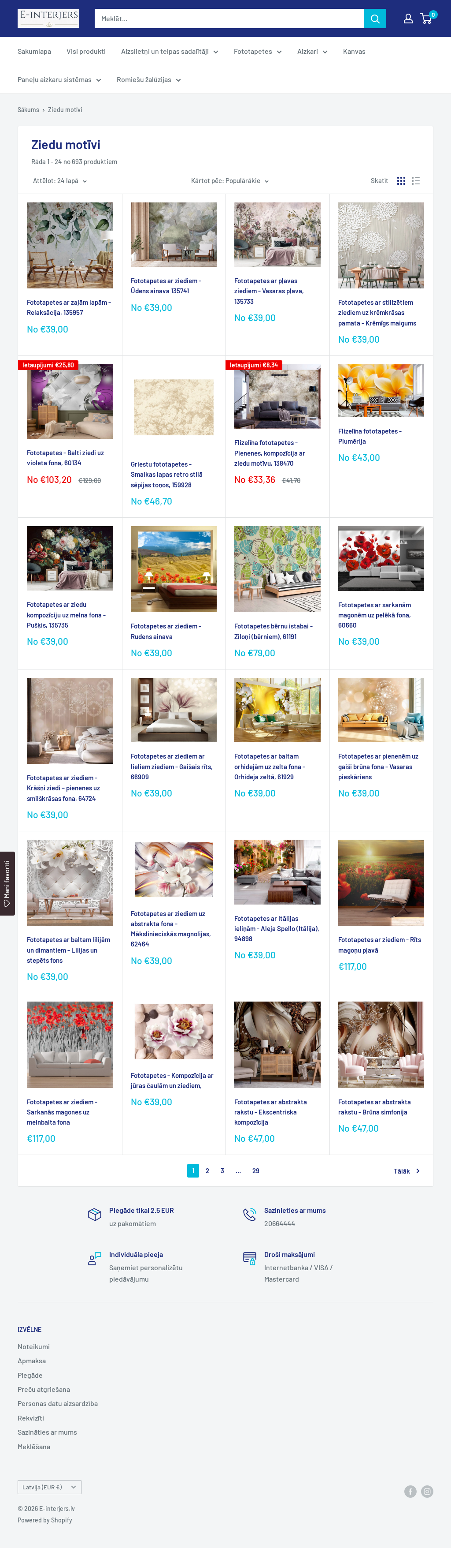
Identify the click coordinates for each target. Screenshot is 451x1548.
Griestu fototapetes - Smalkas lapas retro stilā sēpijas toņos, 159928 (167, 474)
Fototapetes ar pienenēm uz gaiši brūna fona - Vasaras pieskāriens (378, 766)
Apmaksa (32, 1360)
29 (255, 1170)
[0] (426, 18)
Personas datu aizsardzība (58, 1403)
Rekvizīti (31, 1417)
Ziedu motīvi (65, 109)
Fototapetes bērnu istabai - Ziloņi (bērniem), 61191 (273, 631)
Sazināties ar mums (47, 1432)
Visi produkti (86, 51)
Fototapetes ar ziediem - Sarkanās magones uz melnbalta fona (62, 1112)
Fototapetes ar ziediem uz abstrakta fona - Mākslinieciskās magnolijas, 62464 (171, 928)
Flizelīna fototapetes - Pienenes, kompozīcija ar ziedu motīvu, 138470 (269, 452)
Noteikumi (34, 1346)
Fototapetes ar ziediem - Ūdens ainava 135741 (166, 286)
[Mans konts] (408, 18)
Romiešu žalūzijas (144, 79)
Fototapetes (253, 51)
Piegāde (30, 1375)
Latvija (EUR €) (42, 1487)
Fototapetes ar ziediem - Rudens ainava (166, 631)
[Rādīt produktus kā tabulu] (401, 181)
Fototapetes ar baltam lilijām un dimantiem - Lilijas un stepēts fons (68, 949)
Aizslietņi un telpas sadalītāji (165, 51)
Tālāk (402, 1171)
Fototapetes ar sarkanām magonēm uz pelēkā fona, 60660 (374, 615)
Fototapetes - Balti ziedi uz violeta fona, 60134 (65, 458)
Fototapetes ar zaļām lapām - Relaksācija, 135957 (69, 307)
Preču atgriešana (44, 1389)
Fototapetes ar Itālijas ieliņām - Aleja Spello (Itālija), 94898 (276, 928)
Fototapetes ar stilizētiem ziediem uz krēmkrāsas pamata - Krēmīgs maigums (377, 312)
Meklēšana (34, 1446)
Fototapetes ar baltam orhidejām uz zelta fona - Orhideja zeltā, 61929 (269, 766)
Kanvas (354, 51)
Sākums (28, 109)
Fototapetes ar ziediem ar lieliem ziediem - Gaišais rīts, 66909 (172, 766)
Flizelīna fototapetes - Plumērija (370, 436)
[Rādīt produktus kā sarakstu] (416, 181)
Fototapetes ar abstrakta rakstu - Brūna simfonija (374, 1107)
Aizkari (307, 51)
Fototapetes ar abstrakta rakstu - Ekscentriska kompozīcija (270, 1112)
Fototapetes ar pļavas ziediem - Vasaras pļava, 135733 (269, 291)
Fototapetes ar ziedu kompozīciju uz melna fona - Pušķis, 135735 (66, 614)
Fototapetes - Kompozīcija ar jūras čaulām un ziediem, (172, 1080)
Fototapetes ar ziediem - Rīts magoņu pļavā (379, 944)
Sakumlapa (34, 51)
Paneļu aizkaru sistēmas (55, 79)
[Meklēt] (375, 18)
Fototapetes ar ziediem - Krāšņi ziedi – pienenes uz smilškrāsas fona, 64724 (63, 788)
